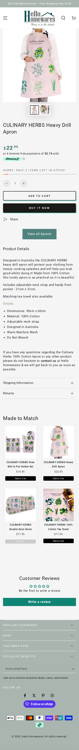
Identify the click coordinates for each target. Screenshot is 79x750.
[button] (63, 17)
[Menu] (5, 17)
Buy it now (39, 208)
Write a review (39, 602)
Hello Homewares (32, 736)
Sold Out (20, 541)
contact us (48, 361)
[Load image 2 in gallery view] (44, 110)
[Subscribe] (73, 668)
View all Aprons (39, 234)
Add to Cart (20, 478)
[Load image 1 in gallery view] (34, 110)
